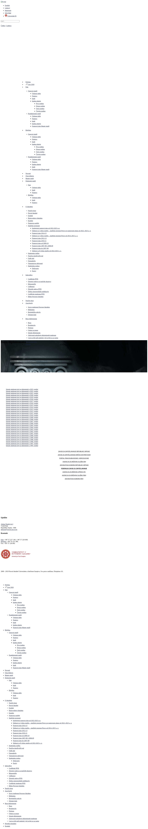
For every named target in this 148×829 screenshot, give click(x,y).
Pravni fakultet (32, 213)
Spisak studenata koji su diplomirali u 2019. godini (22, 397)
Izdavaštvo (29, 275)
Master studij (30, 178)
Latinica (8, 26)
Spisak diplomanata (34, 333)
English (7, 5)
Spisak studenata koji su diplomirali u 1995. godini (22, 445)
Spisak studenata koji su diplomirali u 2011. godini (22, 413)
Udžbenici (31, 286)
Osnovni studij (32, 91)
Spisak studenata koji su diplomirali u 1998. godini (22, 439)
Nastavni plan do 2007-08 (40, 248)
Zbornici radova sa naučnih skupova (39, 281)
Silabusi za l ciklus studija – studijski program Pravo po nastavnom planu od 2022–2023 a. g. (61, 231)
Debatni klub (32, 315)
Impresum (8, 10)
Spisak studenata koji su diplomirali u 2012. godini (22, 411)
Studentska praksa (33, 266)
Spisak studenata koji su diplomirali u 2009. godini (22, 417)
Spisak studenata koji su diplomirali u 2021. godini (22, 393)
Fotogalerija (32, 261)
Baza (29, 323)
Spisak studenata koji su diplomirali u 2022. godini (22, 391)
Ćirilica (3, 26)
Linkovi (7, 8)
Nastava (34, 96)
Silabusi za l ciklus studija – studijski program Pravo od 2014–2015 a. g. (55, 236)
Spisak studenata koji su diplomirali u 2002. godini (22, 431)
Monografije (32, 284)
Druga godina (40, 106)
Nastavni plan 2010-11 (39, 241)
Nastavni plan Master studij (40, 126)
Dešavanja (35, 268)
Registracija (31, 325)
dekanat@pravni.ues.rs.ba (9, 529)
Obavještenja (30, 176)
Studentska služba (33, 253)
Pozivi (34, 271)
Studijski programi (34, 226)
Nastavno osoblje (33, 223)
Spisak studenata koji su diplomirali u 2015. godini (22, 405)
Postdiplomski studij (34, 114)
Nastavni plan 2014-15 (39, 233)
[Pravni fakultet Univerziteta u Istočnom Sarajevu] (74, 50)
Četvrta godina (40, 111)
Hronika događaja (31, 342)
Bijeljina (28, 130)
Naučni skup (32, 211)
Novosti (28, 173)
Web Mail (8, 13)
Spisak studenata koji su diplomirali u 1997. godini (22, 443)
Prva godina (40, 103)
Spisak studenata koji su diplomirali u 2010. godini (22, 415)
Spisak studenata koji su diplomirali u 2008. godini (22, 419)
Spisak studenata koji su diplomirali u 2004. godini (22, 427)
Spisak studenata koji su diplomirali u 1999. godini (22, 437)
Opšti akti (31, 258)
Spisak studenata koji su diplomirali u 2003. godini (22, 429)
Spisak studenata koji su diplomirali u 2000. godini (22, 435)
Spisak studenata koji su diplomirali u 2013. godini (22, 409)
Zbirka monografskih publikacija (38, 291)
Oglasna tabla (36, 93)
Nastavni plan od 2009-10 (40, 243)
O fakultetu (29, 207)
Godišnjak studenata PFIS (36, 294)
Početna (28, 82)
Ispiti (33, 98)
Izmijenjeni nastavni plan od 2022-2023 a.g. (46, 228)
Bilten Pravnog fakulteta (35, 296)
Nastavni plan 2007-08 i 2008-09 (42, 246)
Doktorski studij (31, 181)
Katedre (30, 221)
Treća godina (40, 108)
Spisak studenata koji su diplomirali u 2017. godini (22, 401)
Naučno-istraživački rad (35, 256)
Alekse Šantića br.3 (7, 524)
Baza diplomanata (31, 319)
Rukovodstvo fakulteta (35, 218)
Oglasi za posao (33, 330)
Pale (27, 87)
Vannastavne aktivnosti (35, 263)
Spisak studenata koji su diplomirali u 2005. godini (22, 425)
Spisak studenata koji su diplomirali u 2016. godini (22, 403)
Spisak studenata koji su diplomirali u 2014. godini (22, 407)
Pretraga (30, 328)
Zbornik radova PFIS (34, 289)
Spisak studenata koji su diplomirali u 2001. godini (22, 433)
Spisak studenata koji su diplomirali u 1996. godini (22, 441)
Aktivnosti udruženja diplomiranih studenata (42, 335)
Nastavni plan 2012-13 (39, 238)
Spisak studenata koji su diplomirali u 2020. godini (22, 395)
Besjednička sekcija (34, 312)
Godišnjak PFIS (33, 279)
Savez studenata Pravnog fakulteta (39, 307)
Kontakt (28, 344)
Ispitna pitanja (36, 101)
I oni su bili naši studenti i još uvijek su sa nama (43, 338)
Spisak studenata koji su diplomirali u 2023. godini (22, 389)
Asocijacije (29, 303)
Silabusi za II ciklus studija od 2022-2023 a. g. (46, 251)
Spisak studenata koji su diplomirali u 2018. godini (22, 399)
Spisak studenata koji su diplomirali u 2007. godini (22, 421)
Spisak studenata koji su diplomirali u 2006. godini (22, 423)
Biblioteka (31, 310)
